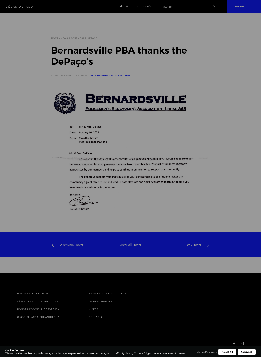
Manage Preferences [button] (207, 352)
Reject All (227, 351)
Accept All (247, 351)
